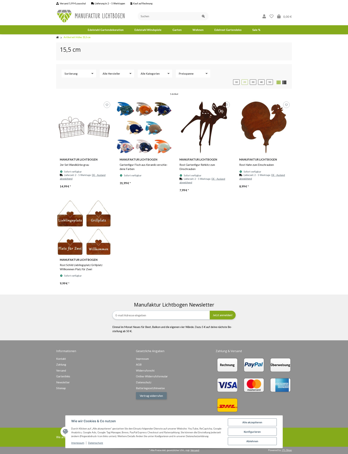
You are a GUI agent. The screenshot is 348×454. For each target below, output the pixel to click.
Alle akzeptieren (252, 422)
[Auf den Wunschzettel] (107, 105)
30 (253, 82)
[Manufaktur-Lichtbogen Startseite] (91, 15)
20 (244, 82)
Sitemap (61, 388)
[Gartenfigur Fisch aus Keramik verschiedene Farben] (144, 127)
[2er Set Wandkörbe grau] (84, 127)
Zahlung (61, 364)
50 (269, 82)
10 (236, 82)
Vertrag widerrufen (151, 395)
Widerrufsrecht (145, 370)
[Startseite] (57, 37)
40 (261, 82)
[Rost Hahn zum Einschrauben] (264, 127)
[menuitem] (105, 29)
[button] (264, 16)
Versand (61, 370)
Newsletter (63, 382)
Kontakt (61, 358)
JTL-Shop (287, 450)
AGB (139, 364)
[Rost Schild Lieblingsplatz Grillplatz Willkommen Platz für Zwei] (84, 228)
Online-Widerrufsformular (152, 376)
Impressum (77, 442)
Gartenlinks (63, 376)
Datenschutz (95, 442)
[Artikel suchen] (203, 16)
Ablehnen (252, 441)
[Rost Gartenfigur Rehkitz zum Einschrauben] (204, 127)
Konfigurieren (252, 431)
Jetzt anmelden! (223, 315)
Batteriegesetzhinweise (150, 388)
